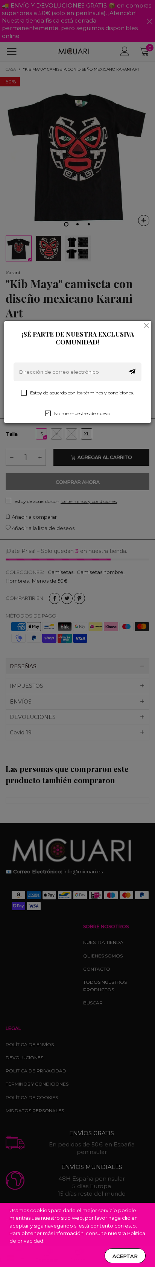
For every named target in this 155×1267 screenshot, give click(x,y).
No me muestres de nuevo (82, 413)
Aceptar (125, 1256)
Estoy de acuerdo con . (82, 393)
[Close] (146, 325)
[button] (132, 371)
